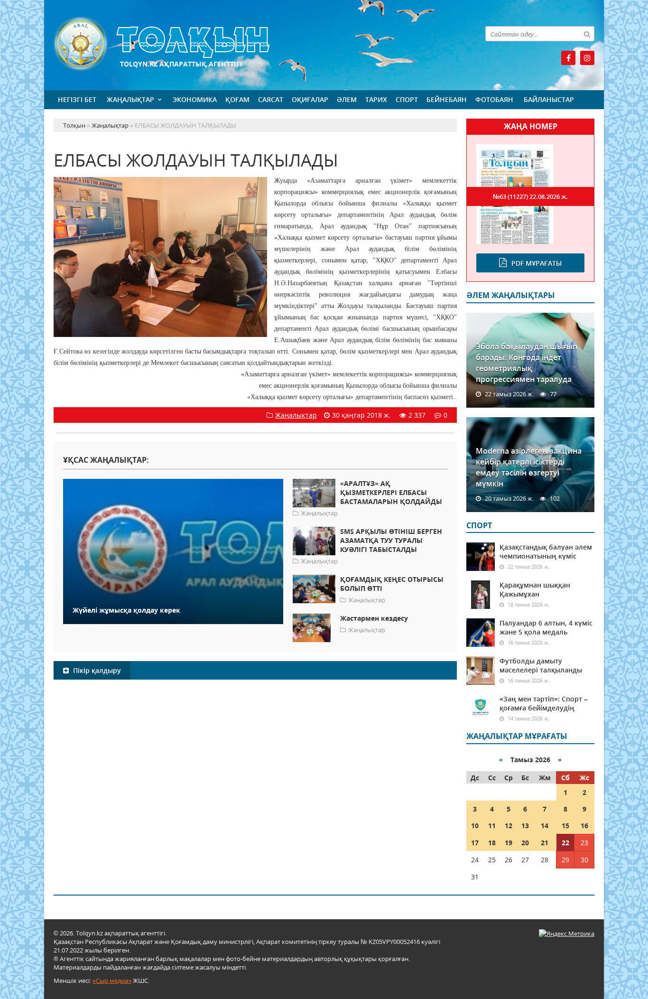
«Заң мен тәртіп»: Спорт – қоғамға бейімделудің (544, 703)
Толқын (255, 44)
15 (565, 825)
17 (475, 842)
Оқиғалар (310, 99)
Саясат (270, 99)
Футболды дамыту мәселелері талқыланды (541, 665)
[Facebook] (568, 58)
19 (508, 842)
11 (492, 825)
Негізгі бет (77, 99)
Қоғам (237, 99)
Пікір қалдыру (96, 670)
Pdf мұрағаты (536, 263)
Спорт (407, 99)
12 (508, 825)
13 (525, 825)
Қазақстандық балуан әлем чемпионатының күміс (546, 551)
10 (475, 825)
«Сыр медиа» (112, 980)
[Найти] (587, 34)
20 (525, 842)
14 (544, 825)
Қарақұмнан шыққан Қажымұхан (535, 589)
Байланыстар (549, 99)
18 (492, 842)
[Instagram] (587, 58)
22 (565, 842)
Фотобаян (494, 99)
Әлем (347, 99)
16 (584, 825)
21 (544, 842)
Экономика (195, 99)
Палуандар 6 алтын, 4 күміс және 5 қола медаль (546, 627)
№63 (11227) (530, 196)
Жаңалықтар (130, 99)
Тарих (376, 99)
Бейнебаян (446, 99)
